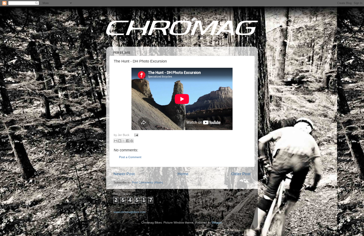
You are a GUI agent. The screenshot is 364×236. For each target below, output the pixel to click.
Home (183, 174)
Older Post (240, 174)
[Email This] (116, 141)
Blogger (217, 222)
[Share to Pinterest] (132, 141)
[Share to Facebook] (128, 141)
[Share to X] (124, 141)
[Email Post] (135, 135)
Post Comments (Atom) (147, 182)
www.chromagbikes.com (130, 212)
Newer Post (124, 174)
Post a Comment (130, 157)
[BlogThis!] (120, 141)
